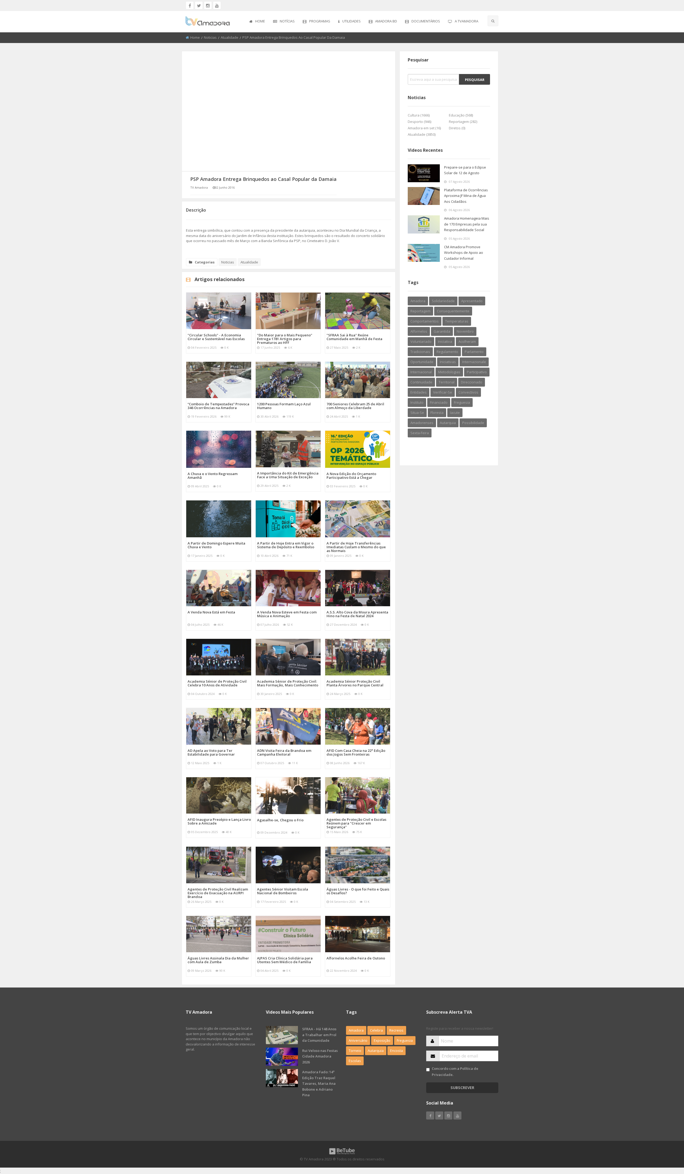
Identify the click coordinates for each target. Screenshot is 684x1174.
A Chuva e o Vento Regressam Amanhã (213, 475)
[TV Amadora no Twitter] (199, 5)
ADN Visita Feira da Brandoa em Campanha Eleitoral (284, 752)
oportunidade (421, 361)
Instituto (416, 402)
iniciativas (448, 361)
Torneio (355, 1050)
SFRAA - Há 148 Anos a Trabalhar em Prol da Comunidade (319, 1035)
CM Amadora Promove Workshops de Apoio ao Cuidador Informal (463, 252)
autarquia (448, 422)
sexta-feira (419, 432)
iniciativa (445, 341)
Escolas (355, 1060)
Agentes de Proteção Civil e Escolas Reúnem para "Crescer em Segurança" (356, 823)
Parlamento (474, 351)
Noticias (210, 37)
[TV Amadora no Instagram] (208, 5)
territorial (446, 382)
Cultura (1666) (419, 115)
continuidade (421, 382)
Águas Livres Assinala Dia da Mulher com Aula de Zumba (218, 960)
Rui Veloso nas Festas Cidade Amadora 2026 (320, 1056)
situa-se (417, 412)
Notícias (287, 21)
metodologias (449, 372)
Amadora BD (386, 21)
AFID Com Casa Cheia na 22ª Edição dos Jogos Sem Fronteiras (356, 752)
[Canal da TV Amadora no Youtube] (217, 5)
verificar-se (442, 392)
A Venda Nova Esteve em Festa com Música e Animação (287, 614)
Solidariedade (443, 300)
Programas (319, 21)
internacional (421, 372)
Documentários (425, 21)
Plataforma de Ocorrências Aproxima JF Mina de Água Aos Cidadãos (466, 196)
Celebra (376, 1030)
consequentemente (453, 311)
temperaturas (456, 321)
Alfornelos (418, 331)
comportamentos (424, 321)
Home (260, 21)
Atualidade (229, 37)
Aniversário (358, 1040)
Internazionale (474, 361)
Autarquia (376, 1050)
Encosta (396, 1050)
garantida (442, 331)
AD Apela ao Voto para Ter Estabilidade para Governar (211, 752)
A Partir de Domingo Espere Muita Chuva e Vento (216, 545)
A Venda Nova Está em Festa (211, 612)
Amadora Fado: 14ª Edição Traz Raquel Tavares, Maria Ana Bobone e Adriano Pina (319, 1083)
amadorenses (421, 422)
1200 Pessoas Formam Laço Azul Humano (284, 406)
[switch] (428, 1069)
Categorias (205, 262)
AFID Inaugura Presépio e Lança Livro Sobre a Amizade (219, 821)
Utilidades (351, 21)
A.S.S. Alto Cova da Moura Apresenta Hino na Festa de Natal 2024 (357, 614)
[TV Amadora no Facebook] (190, 5)
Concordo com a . (455, 1071)
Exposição (382, 1040)
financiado (439, 402)
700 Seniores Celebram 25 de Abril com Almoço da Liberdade (355, 406)
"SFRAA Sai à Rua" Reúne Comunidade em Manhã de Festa (354, 337)
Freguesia (405, 1040)
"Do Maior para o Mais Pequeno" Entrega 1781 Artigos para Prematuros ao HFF (284, 339)
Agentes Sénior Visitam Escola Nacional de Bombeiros (282, 891)
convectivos (468, 392)
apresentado (472, 300)
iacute (455, 412)
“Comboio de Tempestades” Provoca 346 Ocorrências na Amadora (218, 406)
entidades (418, 392)
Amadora (417, 300)
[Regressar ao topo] (666, 1140)
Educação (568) (461, 115)
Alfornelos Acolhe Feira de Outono (356, 958)
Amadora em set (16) (424, 128)
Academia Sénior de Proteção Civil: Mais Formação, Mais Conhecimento (287, 683)
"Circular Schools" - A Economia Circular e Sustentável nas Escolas (216, 337)
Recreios (396, 1030)
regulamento (447, 351)
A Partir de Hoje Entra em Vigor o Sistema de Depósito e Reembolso (285, 545)
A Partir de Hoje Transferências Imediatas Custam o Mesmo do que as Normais (356, 547)
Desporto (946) (419, 121)
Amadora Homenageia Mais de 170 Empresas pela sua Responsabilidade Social (466, 224)
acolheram (467, 341)
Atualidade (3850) (422, 134)
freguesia (462, 402)
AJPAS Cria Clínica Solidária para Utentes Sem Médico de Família (285, 960)
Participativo (477, 372)
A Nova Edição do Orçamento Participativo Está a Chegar (351, 475)
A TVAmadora (466, 21)
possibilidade (473, 422)
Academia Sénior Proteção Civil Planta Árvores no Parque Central (355, 683)
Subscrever (462, 1087)
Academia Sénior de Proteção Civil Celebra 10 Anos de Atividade (217, 683)
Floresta (437, 412)
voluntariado (421, 341)
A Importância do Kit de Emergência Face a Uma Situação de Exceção (287, 475)
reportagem (420, 311)
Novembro (465, 331)
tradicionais (420, 351)
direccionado (471, 382)
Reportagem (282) (463, 121)
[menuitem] (257, 21)
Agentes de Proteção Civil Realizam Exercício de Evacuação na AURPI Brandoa (218, 893)
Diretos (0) (457, 128)
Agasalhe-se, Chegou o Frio (280, 820)
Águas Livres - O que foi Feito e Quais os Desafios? (358, 891)
